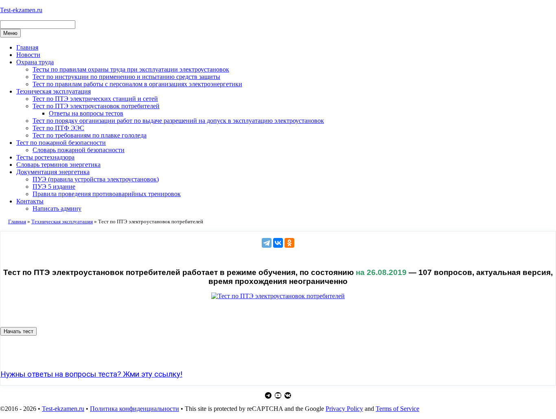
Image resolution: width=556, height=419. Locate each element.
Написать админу (57, 208)
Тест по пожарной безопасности (61, 142)
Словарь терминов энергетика (58, 164)
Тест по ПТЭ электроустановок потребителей (96, 106)
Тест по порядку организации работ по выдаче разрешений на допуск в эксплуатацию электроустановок (178, 120)
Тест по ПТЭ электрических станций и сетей (95, 98)
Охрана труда (35, 62)
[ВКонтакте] (278, 243)
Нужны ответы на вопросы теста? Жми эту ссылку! (91, 374)
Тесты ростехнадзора (45, 157)
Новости (28, 54)
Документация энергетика (53, 171)
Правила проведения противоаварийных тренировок (107, 193)
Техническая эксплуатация (53, 91)
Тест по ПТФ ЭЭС (58, 127)
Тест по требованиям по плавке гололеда (90, 135)
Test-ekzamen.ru (21, 10)
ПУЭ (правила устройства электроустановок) (96, 179)
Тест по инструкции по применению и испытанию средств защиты (126, 76)
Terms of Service (397, 408)
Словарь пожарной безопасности (79, 149)
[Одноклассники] (289, 243)
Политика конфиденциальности (134, 408)
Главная (27, 47)
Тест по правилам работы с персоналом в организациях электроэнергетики (137, 84)
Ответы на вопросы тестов (86, 113)
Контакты (30, 201)
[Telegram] (266, 243)
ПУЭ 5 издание (54, 186)
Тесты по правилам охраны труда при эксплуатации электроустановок (131, 69)
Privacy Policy (344, 408)
